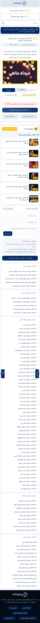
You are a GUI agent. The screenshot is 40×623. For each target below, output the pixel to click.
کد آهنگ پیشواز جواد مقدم (28, 515)
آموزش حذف (9, 116)
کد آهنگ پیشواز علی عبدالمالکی (26, 336)
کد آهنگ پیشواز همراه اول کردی (26, 549)
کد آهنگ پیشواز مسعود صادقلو (26, 427)
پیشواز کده (31, 29)
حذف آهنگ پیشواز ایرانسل (28, 564)
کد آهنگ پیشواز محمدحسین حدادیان (25, 526)
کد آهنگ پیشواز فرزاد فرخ (28, 401)
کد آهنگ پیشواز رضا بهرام (28, 347)
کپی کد (8, 90)
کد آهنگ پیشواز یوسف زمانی (27, 398)
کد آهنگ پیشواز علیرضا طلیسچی (26, 445)
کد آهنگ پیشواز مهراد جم (28, 489)
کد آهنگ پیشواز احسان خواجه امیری (25, 456)
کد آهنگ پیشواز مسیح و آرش (27, 372)
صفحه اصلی (26, 608)
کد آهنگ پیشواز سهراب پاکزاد (27, 420)
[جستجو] (3, 23)
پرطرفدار (24, 29)
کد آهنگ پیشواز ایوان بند (28, 361)
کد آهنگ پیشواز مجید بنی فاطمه (26, 508)
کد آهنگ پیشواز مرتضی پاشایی (27, 467)
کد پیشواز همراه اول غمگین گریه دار (25, 553)
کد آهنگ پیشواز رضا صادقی (28, 405)
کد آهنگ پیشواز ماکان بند (28, 423)
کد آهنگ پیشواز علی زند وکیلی (27, 441)
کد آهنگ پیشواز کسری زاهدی (27, 383)
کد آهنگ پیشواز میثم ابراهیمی (27, 409)
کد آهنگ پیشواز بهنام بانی (28, 358)
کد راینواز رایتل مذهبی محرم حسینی (25, 305)
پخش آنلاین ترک (9, 95)
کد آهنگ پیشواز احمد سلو (28, 474)
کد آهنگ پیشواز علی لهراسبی (27, 365)
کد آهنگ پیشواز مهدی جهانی (27, 430)
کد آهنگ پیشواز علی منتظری (27, 449)
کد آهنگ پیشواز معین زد (28, 390)
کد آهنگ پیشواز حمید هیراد (27, 416)
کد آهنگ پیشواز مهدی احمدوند (26, 434)
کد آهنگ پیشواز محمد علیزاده (27, 387)
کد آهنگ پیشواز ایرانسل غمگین (26, 557)
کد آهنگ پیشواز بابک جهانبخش (26, 460)
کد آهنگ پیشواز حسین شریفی (27, 519)
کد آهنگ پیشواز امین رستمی (27, 379)
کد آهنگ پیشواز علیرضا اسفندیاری (26, 530)
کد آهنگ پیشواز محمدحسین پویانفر (25, 512)
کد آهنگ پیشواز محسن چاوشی (27, 376)
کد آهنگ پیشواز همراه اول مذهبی (26, 546)
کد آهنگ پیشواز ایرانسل (17, 11)
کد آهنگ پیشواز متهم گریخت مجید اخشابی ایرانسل (20, 279)
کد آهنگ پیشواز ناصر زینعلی (27, 463)
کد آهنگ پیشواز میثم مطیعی (27, 501)
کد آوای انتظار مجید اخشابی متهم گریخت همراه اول (20, 282)
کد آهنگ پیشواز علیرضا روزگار (27, 332)
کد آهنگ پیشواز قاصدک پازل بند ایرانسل (23, 298)
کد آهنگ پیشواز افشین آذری (27, 478)
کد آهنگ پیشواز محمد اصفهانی (27, 438)
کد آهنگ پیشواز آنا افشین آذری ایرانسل (24, 286)
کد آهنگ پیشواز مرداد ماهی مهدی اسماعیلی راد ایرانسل (20, 39)
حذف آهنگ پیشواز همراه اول (27, 568)
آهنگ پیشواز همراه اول (29, 542)
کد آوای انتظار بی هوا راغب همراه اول (25, 313)
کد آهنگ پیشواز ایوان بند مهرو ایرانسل (24, 302)
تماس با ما (13, 608)
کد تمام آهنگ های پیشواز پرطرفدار (20, 110)
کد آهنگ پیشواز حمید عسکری (27, 471)
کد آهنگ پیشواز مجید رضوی (27, 481)
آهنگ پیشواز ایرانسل (9, 129)
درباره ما (36, 600)
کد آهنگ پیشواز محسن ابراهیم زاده (25, 350)
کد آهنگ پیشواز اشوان (29, 412)
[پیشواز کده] (20, 3)
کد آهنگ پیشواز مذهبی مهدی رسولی (25, 505)
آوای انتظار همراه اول (17, 17)
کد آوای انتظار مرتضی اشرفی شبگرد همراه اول (22, 275)
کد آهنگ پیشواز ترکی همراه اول (26, 560)
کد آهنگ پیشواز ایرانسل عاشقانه (26, 586)
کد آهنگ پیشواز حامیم (29, 485)
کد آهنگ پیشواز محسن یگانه (27, 339)
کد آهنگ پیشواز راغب (29, 325)
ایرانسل (5, 51)
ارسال (8, 234)
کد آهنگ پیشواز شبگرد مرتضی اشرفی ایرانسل (22, 271)
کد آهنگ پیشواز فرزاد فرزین (27, 369)
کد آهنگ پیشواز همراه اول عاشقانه (25, 582)
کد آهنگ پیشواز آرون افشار (28, 354)
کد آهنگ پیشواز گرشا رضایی (27, 394)
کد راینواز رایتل (9, 618)
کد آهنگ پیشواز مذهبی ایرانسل (26, 571)
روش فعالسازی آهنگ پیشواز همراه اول (24, 575)
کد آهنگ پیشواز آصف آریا (28, 452)
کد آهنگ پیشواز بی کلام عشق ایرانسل (24, 309)
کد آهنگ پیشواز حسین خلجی (27, 523)
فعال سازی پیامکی (28, 95)
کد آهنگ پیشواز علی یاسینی (27, 329)
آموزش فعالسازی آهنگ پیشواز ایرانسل (24, 579)
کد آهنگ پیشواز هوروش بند (27, 343)
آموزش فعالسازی (28, 116)
